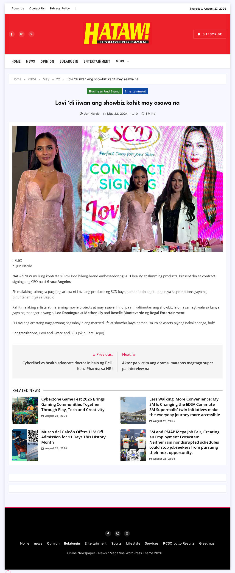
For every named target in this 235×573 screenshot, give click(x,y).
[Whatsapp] (127, 534)
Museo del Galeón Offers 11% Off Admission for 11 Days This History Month (73, 437)
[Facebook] (12, 34)
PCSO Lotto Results (178, 543)
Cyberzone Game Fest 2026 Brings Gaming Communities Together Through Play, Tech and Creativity (73, 404)
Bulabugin (69, 61)
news (30, 61)
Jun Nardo (92, 113)
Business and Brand (104, 91)
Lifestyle (133, 543)
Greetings (207, 543)
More (120, 61)
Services (152, 543)
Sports (116, 543)
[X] (31, 34)
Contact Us (37, 8)
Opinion (47, 61)
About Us (17, 8)
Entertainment (97, 61)
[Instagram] (22, 34)
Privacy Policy (60, 8)
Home (16, 61)
